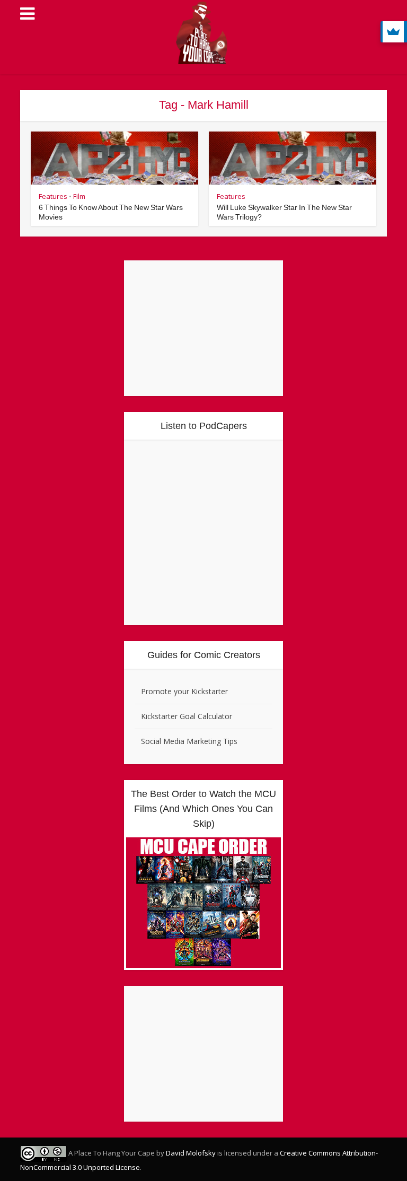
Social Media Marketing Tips (189, 741)
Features (53, 196)
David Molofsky (191, 1153)
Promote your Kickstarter (184, 691)
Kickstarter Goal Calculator (186, 716)
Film (79, 196)
